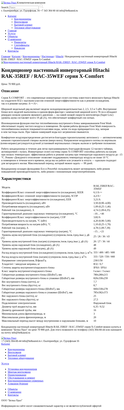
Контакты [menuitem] (13, 51)
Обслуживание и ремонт (21, 377)
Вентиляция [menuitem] (21, 21)
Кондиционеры (31, 56)
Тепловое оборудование (21, 358)
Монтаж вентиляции (19, 372)
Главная (5, 56)
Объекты (13, 389)
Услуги (5, 363)
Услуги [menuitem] (12, 33)
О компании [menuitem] (14, 39)
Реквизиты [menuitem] (20, 42)
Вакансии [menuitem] (19, 48)
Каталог (16, 56)
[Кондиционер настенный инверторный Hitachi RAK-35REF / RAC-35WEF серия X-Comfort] (53, 62)
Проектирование (17, 375)
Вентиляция (14, 352)
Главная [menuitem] (12, 30)
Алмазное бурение (18, 383)
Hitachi (59, 56)
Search (4, 7)
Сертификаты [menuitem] (21, 45)
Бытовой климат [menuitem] (23, 24)
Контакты (13, 395)
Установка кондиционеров (22, 369)
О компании (14, 392)
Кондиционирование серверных (25, 380)
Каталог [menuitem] (12, 16)
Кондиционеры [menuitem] (22, 19)
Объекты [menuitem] (13, 36)
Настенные (48, 56)
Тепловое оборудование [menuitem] (27, 27)
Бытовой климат (17, 355)
